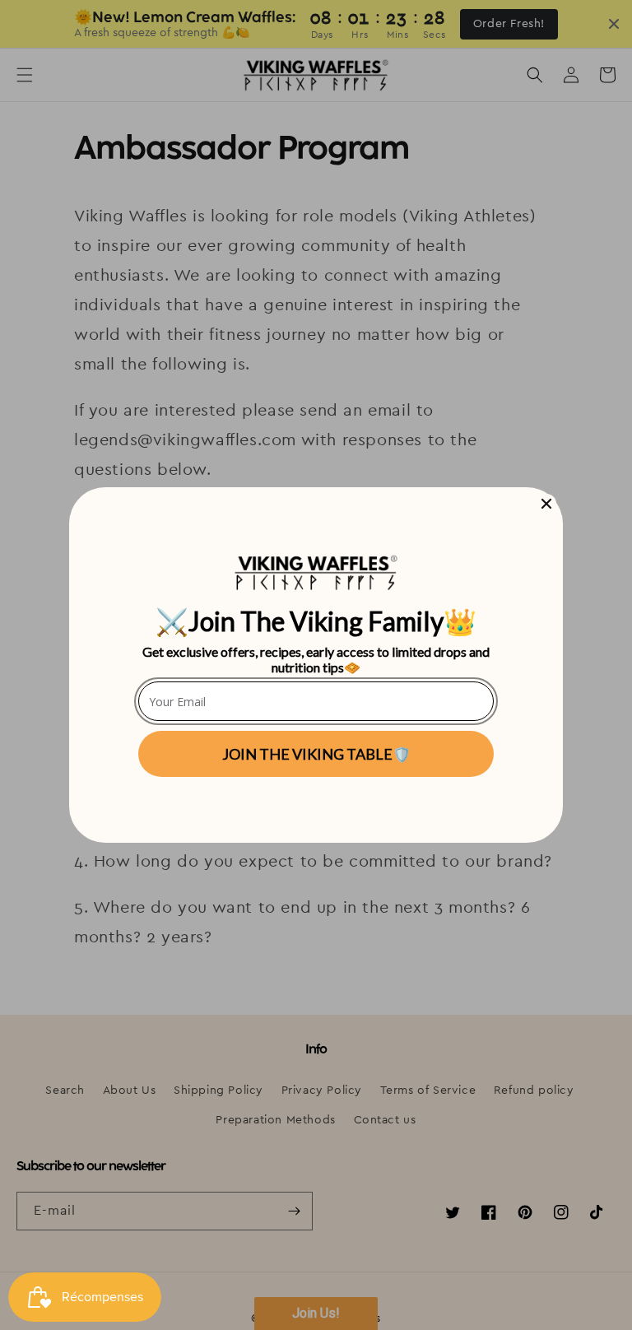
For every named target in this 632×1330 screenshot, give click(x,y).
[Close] (546, 504)
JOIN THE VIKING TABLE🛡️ (316, 754)
